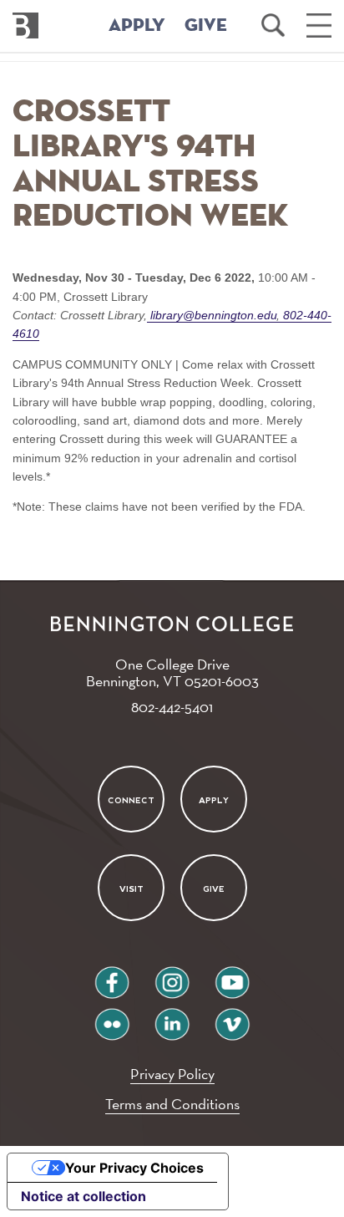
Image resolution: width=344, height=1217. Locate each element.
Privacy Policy (172, 1073)
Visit (131, 889)
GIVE (206, 26)
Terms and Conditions (172, 1103)
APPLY (137, 26)
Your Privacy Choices (134, 1167)
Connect (131, 800)
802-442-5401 (172, 706)
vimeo (232, 1017)
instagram (172, 975)
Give (214, 889)
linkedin (172, 1017)
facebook (112, 975)
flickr (112, 1017)
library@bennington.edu (214, 315)
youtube (232, 975)
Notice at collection (83, 1196)
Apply (214, 800)
